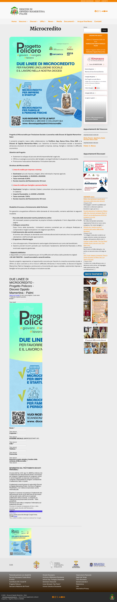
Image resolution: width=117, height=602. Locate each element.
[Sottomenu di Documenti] (74, 21)
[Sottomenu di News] (53, 21)
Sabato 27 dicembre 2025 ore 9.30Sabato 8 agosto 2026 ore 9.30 (95, 44)
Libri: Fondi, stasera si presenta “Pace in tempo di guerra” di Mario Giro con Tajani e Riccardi (95, 257)
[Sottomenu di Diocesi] (37, 21)
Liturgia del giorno (95, 82)
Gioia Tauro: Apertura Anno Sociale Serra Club (94, 138)
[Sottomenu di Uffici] (45, 21)
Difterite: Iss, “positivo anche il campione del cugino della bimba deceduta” (94, 229)
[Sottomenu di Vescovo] (27, 21)
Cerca (85, 27)
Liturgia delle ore (95, 93)
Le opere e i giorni (95, 109)
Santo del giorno (95, 70)
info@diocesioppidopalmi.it (9, 597)
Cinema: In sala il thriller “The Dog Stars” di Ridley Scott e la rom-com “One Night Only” (95, 243)
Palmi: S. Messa (90, 146)
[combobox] (92, 30)
